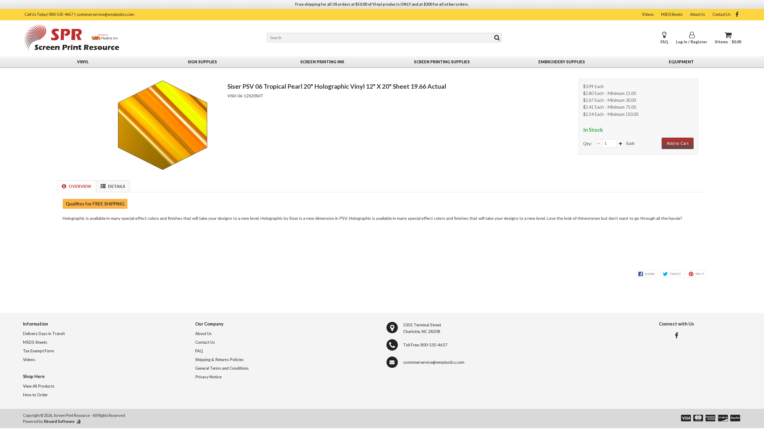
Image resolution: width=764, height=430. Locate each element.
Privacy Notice (208, 376)
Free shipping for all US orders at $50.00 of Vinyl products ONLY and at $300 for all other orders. (382, 4)
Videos (648, 14)
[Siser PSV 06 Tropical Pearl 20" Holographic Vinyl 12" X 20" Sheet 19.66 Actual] (162, 168)
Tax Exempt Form (38, 350)
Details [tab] (116, 186)
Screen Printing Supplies (442, 61)
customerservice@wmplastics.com (105, 14)
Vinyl (83, 61)
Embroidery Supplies (561, 61)
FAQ (664, 42)
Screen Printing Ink (322, 61)
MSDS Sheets (672, 14)
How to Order (35, 394)
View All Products (38, 386)
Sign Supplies (202, 61)
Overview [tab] (80, 186)
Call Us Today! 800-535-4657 (48, 14)
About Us (697, 14)
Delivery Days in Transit (44, 333)
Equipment (681, 61)
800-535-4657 (433, 345)
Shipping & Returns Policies (219, 359)
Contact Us (721, 14)
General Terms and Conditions (222, 368)
